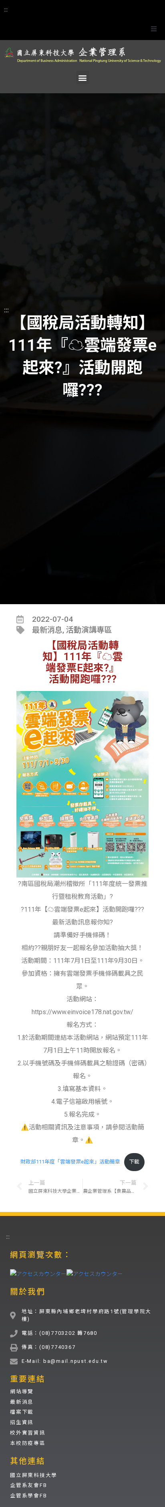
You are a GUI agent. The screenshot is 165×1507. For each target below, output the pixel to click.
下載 (134, 1162)
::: (6, 9)
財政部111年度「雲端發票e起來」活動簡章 (70, 1162)
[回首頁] (82, 53)
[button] (154, 29)
